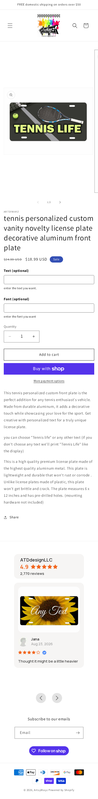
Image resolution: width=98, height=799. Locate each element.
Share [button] (14, 517)
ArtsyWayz (41, 790)
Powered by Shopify (61, 790)
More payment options (49, 381)
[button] (10, 25)
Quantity (10, 326)
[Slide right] (60, 202)
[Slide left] (37, 202)
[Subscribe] (77, 733)
